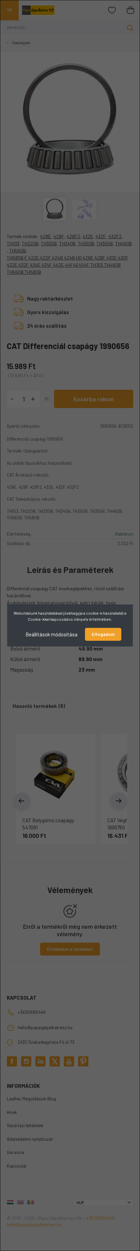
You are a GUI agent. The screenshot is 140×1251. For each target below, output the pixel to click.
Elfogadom (103, 634)
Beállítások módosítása (51, 634)
